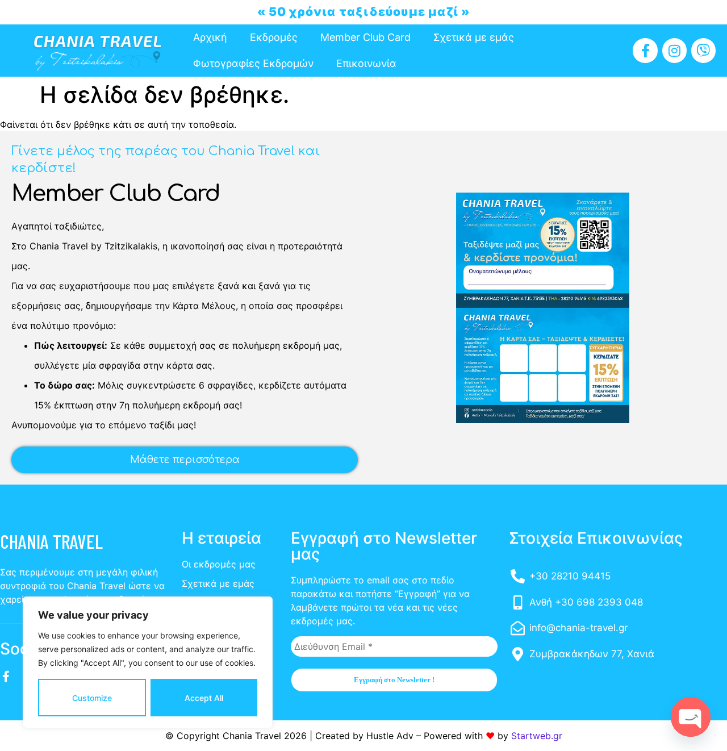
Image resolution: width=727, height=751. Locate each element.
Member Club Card (365, 37)
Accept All (204, 698)
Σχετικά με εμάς (473, 37)
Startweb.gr (536, 735)
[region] (148, 662)
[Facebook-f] (645, 50)
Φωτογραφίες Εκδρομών (253, 63)
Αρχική (210, 37)
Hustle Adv (389, 735)
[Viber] (703, 50)
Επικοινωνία (366, 63)
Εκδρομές (274, 37)
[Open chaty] (691, 717)
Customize (92, 698)
